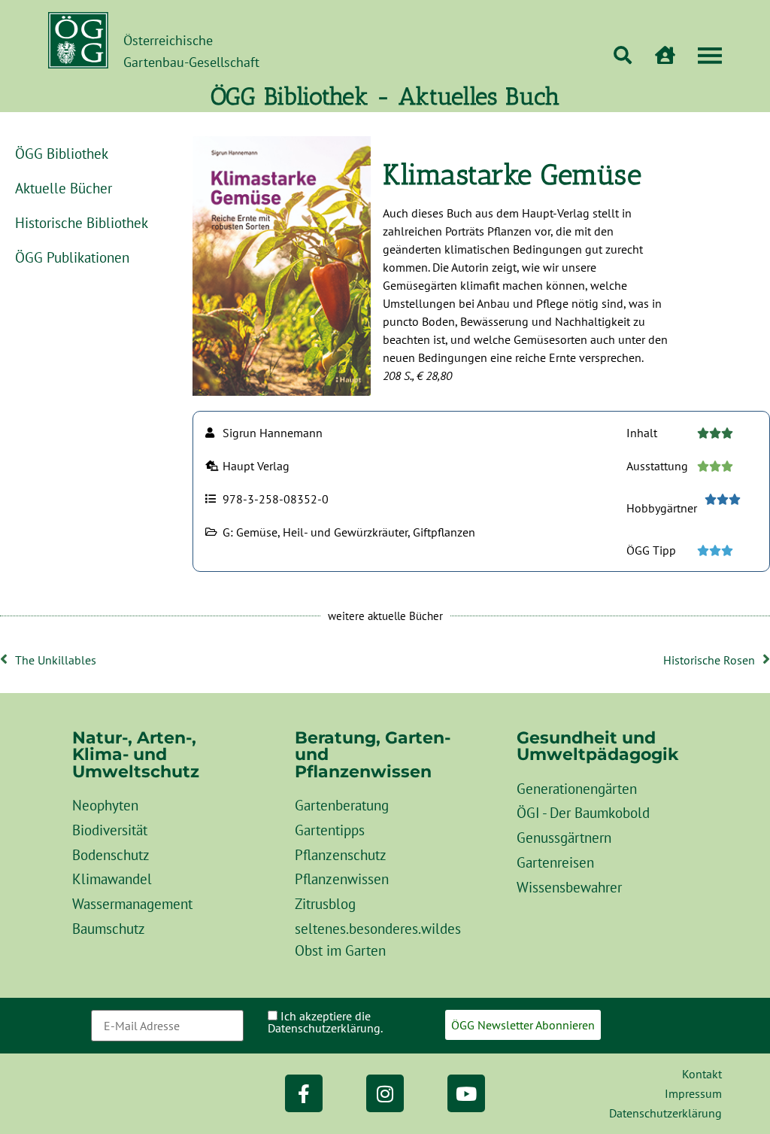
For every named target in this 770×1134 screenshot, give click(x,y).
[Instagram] (385, 1093)
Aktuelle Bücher (63, 187)
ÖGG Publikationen (72, 257)
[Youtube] (466, 1093)
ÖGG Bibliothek (61, 153)
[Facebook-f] (304, 1093)
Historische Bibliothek (81, 222)
